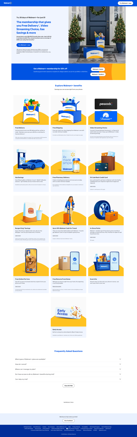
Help (69, 426)
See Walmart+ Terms (68, 402)
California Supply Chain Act (57, 428)
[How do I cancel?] (120, 364)
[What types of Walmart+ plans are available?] (120, 359)
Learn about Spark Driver (56, 430)
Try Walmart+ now (125, 3)
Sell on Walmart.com (62, 426)
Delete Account (102, 430)
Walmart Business (87, 430)
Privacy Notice (46, 428)
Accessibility (85, 426)
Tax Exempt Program (95, 426)
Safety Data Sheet (28, 428)
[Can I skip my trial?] (120, 379)
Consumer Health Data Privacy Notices (40, 430)
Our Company (51, 426)
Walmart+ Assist (98, 69)
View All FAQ (68, 385)
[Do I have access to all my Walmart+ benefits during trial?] (120, 374)
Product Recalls (76, 426)
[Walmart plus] (8, 3)
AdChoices (108, 428)
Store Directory (37, 426)
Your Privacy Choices (74, 428)
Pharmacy (78, 430)
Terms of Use (38, 428)
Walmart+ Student (98, 74)
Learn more (92, 186)
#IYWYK (95, 430)
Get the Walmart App (106, 426)
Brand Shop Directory (69, 430)
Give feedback (68, 420)
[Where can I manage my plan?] (120, 369)
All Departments (27, 426)
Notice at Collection (99, 428)
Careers (44, 426)
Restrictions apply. (57, 286)
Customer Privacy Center (86, 428)
